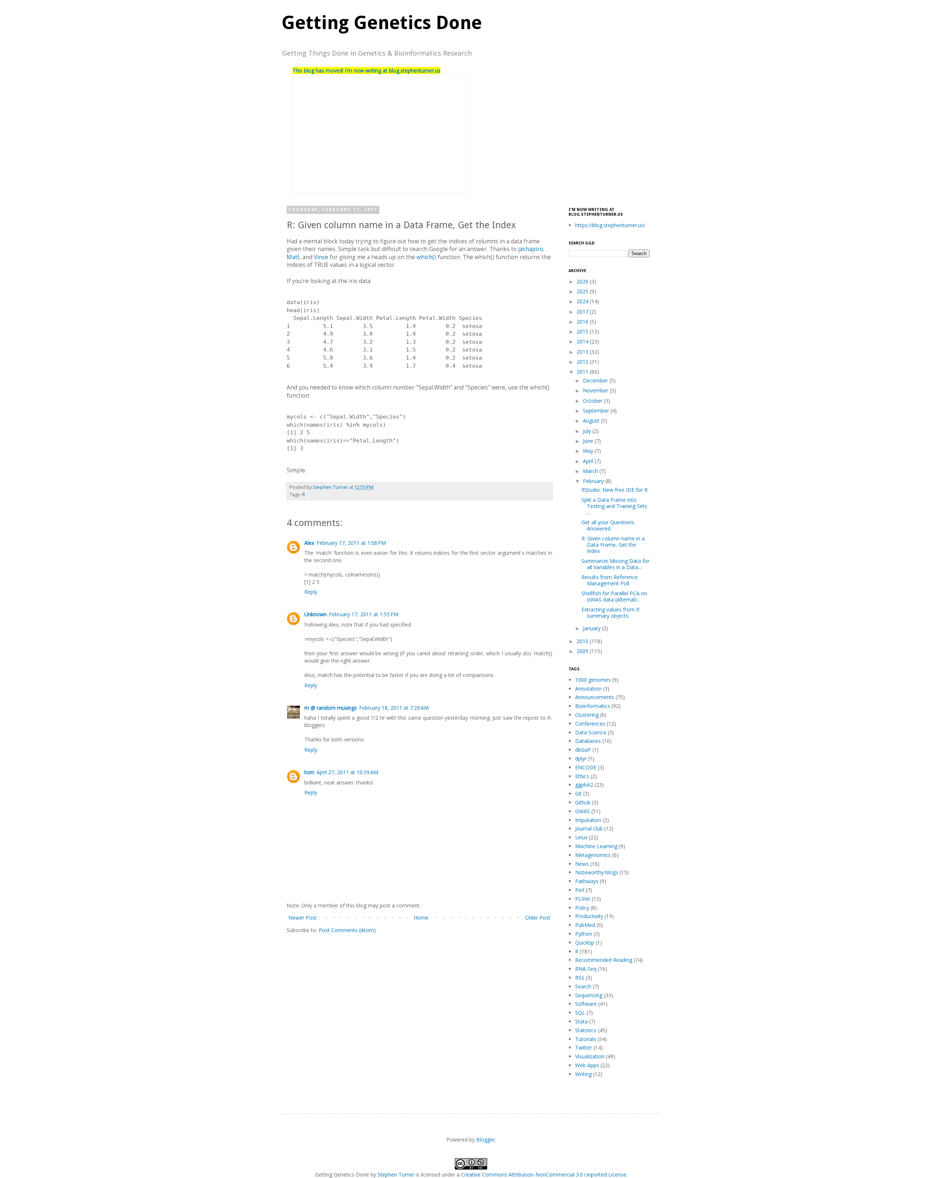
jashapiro (530, 249)
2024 (583, 301)
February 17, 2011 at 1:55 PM (364, 614)
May (589, 450)
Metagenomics (593, 854)
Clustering (587, 714)
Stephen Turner (331, 487)
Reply (310, 591)
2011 (583, 371)
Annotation (588, 688)
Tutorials (585, 1039)
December (596, 380)
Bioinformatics (592, 705)
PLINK (582, 898)
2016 (583, 321)
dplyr (581, 758)
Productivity (589, 916)
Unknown (315, 614)
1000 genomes (593, 679)
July (587, 430)
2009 (583, 651)
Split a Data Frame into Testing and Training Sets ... (614, 506)
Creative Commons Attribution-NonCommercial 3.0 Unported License (543, 1174)
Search (583, 986)
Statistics (585, 1030)
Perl (579, 889)
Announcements (594, 697)
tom (309, 772)
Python (583, 933)
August (592, 420)
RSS (579, 977)
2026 (583, 281)
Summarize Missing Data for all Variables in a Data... (615, 564)
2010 (583, 641)
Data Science (590, 732)
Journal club (589, 828)
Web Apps (587, 1065)
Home (421, 917)
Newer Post (302, 917)
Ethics (582, 776)
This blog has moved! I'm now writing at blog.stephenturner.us (366, 70)
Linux (581, 837)
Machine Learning (596, 846)
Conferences (590, 723)
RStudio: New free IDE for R (614, 489)
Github (583, 802)
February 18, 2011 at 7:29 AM (394, 707)
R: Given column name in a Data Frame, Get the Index (613, 544)
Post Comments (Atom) (347, 930)
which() (426, 257)
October (593, 400)
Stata (581, 1021)
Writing (583, 1074)
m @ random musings (330, 707)
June (589, 440)
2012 (583, 361)
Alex (309, 542)
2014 (583, 341)
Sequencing (588, 995)
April (589, 461)
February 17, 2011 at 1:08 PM (351, 542)
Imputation (588, 820)
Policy (582, 907)
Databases (588, 740)
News (582, 863)
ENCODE (585, 767)
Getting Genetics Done (381, 22)
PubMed (585, 924)
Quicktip (584, 942)
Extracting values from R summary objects (610, 612)
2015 (583, 331)
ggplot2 (584, 784)
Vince (321, 257)
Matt (293, 257)
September (596, 410)
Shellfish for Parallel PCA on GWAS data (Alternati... (614, 596)
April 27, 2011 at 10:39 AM (347, 772)
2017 (583, 311)
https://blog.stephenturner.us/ (610, 225)
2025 (583, 291)
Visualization (590, 1056)
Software (586, 1003)
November (596, 390)
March (591, 471)
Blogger (485, 1139)
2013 (583, 351)
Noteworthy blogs (596, 872)
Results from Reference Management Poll (609, 580)
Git (578, 793)
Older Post (537, 917)
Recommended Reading (603, 959)
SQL (580, 1012)
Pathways (586, 881)
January (592, 628)
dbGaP (583, 749)
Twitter (583, 1047)
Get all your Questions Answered (607, 525)
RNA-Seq (585, 968)
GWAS (582, 811)
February (594, 480)
